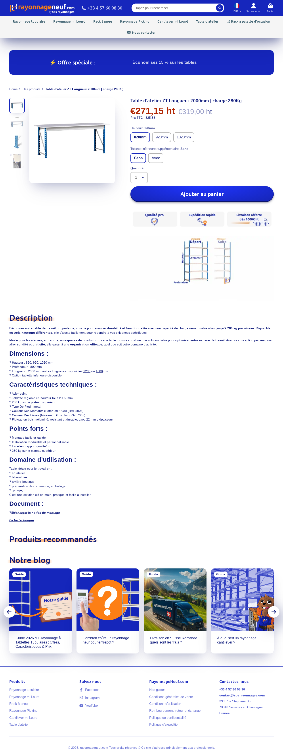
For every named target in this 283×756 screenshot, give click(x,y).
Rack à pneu (102, 21)
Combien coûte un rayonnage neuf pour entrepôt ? (107, 610)
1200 (86, 371)
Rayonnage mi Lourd (69, 21)
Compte (253, 8)
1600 (99, 371)
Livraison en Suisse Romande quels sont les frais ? (175, 610)
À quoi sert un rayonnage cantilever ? (242, 610)
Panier (270, 8)
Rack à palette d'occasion (250, 21)
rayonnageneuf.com (94, 747)
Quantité (136, 168)
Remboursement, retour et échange (175, 710)
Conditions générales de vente (171, 697)
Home (13, 89)
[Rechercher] (220, 8)
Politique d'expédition (164, 724)
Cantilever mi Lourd (172, 21)
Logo (42, 8)
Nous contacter (144, 32)
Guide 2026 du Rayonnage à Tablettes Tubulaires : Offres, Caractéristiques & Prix (40, 610)
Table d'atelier (207, 21)
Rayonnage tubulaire (29, 21)
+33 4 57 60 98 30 (105, 8)
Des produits (31, 89)
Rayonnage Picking (134, 21)
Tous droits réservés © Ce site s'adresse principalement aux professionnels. (162, 747)
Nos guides (157, 690)
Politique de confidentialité (167, 717)
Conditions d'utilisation (165, 704)
